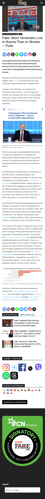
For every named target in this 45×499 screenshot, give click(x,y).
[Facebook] (4, 54)
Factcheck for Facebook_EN (10, 34)
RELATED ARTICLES (10, 315)
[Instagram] (30, 54)
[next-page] (7, 352)
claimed (16, 81)
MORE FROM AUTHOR (27, 315)
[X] (13, 54)
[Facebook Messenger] (21, 54)
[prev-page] (3, 352)
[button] (3, 3)
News (20, 34)
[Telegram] (26, 54)
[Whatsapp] (17, 54)
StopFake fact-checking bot (14, 402)
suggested (6, 217)
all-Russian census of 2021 (15, 237)
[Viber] (8, 54)
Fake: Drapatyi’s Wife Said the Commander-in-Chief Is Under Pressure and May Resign (26, 323)
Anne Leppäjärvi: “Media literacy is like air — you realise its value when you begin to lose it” (27, 333)
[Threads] (34, 54)
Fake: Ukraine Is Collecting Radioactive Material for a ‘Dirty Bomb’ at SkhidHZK (27, 344)
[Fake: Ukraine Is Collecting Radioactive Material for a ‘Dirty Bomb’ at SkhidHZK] (7, 344)
